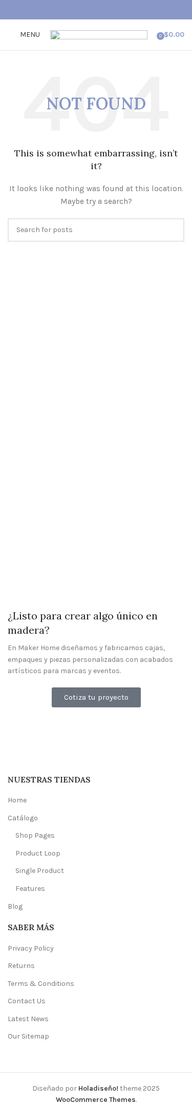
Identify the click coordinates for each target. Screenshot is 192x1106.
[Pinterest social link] (96, 9)
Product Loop (37, 853)
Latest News (28, 1019)
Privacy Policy (31, 948)
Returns (21, 965)
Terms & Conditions (41, 983)
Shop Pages (35, 835)
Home (17, 800)
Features (30, 888)
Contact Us (27, 1001)
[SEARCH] (172, 230)
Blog (15, 906)
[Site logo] (98, 34)
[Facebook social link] (84, 9)
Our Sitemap (28, 1036)
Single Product (39, 870)
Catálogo (23, 818)
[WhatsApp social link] (108, 9)
